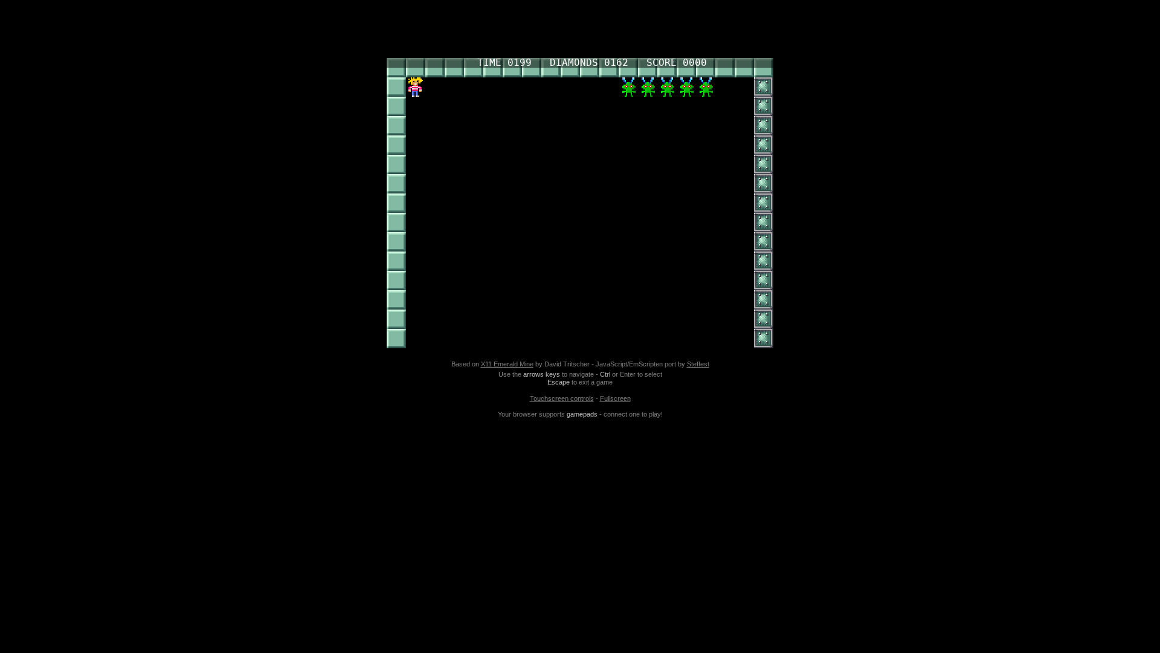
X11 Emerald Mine (507, 364)
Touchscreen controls (562, 398)
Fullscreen (615, 398)
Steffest (698, 364)
